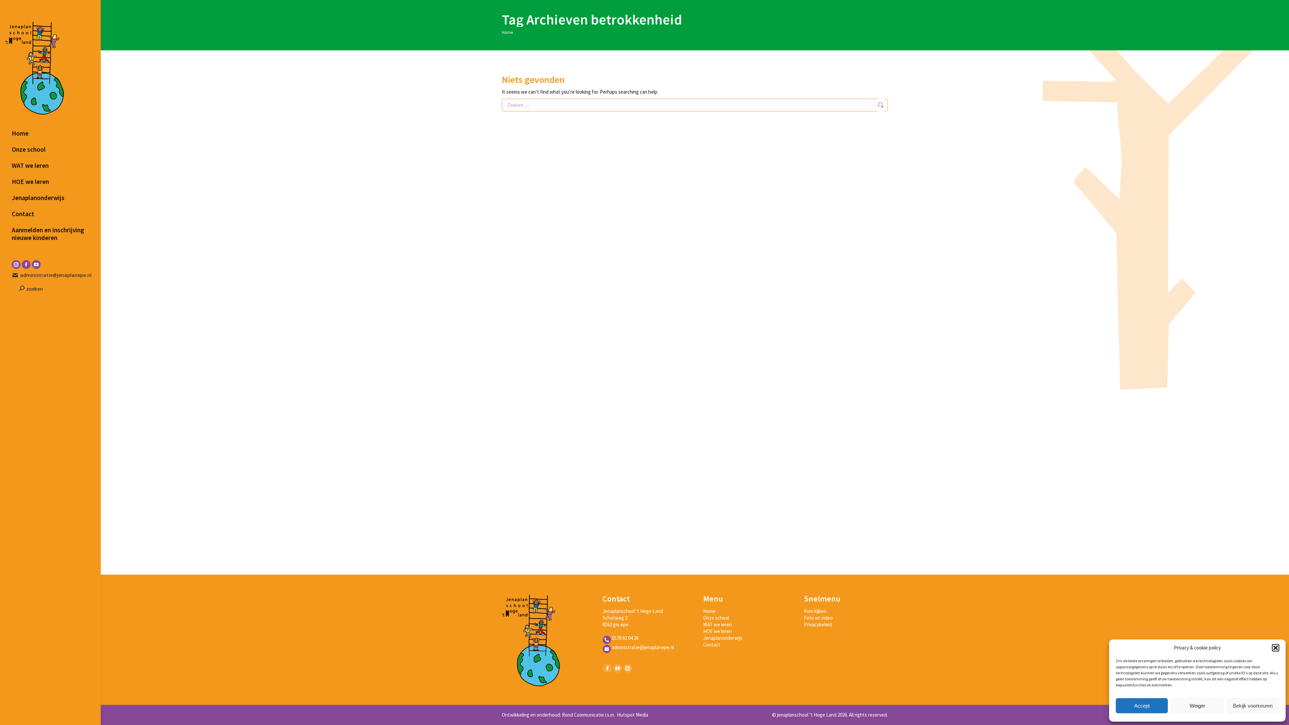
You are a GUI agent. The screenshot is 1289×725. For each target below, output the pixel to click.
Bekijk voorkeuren (1253, 706)
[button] (1275, 647)
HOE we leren (717, 631)
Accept (1142, 706)
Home (709, 611)
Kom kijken (815, 611)
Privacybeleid (818, 624)
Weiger (1197, 706)
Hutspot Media (632, 715)
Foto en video (818, 618)
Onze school (716, 618)
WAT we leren (717, 624)
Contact (711, 644)
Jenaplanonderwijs (723, 638)
